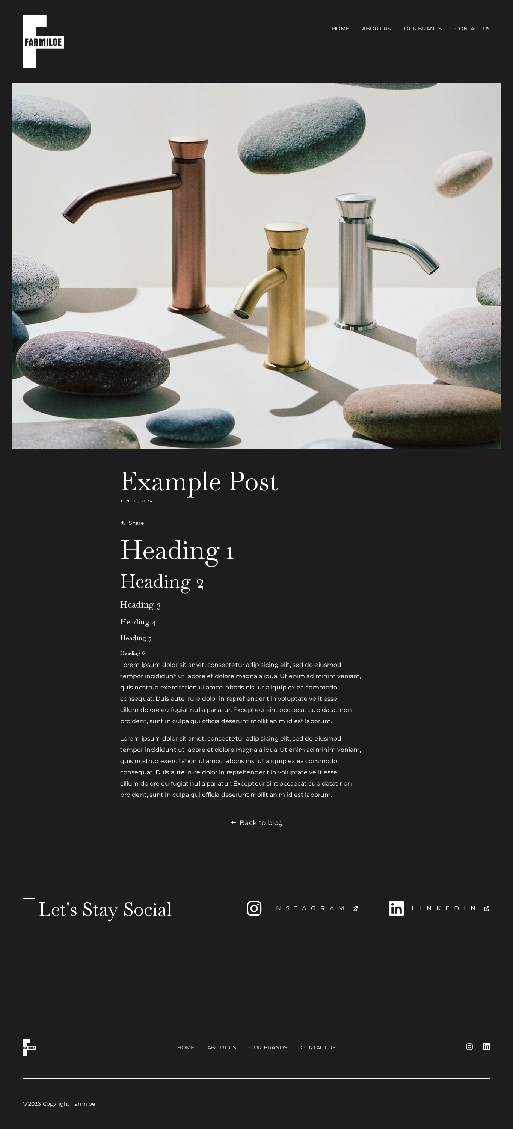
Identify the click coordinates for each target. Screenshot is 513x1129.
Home (340, 28)
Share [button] (136, 523)
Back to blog (261, 822)
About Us (376, 28)
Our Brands (423, 28)
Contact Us (472, 28)
